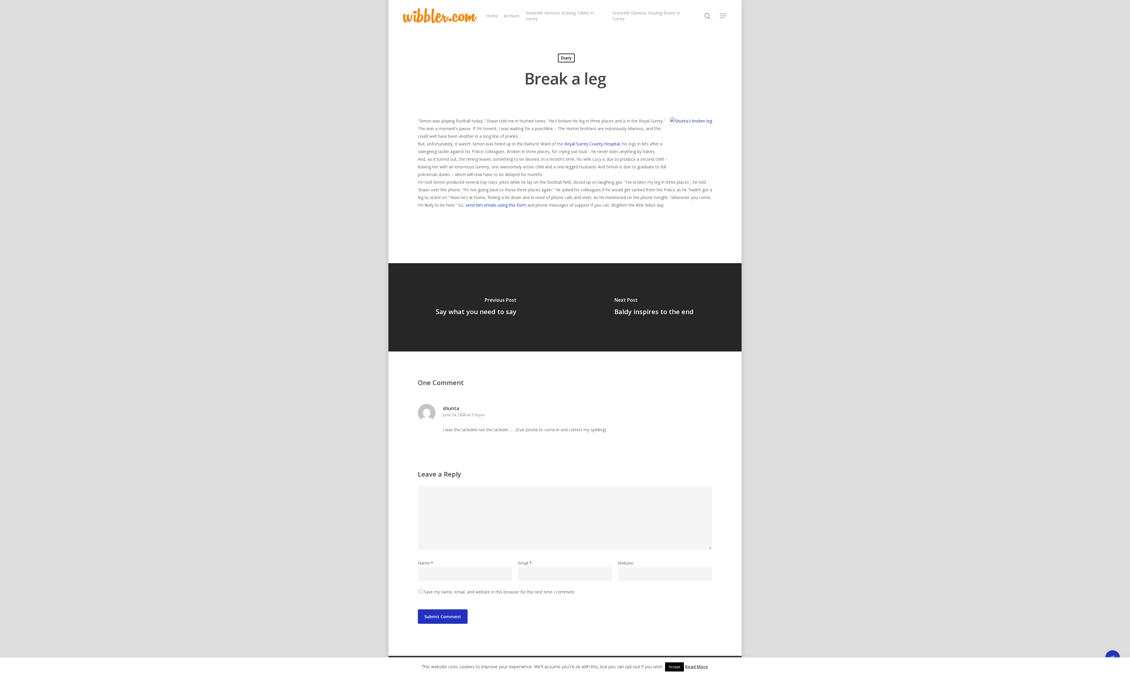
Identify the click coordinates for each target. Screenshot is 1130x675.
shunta (451, 408)
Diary (566, 58)
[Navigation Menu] (723, 16)
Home (492, 16)
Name (425, 563)
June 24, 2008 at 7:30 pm (464, 414)
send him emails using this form (496, 205)
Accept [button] (674, 666)
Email (525, 563)
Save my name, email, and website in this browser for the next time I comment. (499, 592)
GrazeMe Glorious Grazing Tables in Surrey (560, 15)
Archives (512, 16)
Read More (696, 666)
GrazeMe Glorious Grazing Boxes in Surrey (646, 15)
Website (625, 563)
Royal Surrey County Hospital (592, 144)
